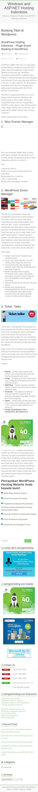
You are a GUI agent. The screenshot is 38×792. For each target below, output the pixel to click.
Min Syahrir (8, 54)
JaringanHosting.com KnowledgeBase (15, 703)
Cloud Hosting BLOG (8, 713)
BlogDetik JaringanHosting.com (12, 709)
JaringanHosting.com (9, 450)
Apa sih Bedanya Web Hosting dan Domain (17, 742)
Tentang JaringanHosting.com (12, 705)
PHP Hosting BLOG (8, 718)
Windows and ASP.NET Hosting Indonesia (19, 8)
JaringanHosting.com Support (12, 701)
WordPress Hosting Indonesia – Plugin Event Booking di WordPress (16, 46)
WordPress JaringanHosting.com (13, 711)
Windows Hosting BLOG (9, 716)
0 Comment (21, 59)
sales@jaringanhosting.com (23, 683)
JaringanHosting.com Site (10, 698)
